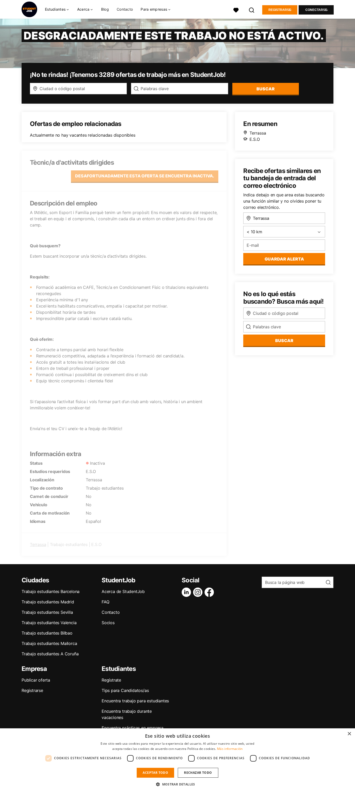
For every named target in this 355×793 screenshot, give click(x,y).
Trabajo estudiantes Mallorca (49, 643)
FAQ (105, 601)
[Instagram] (199, 592)
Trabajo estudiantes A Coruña (50, 653)
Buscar (266, 88)
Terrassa (38, 544)
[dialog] (177, 760)
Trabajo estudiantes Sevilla (47, 612)
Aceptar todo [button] (155, 772)
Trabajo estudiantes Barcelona (51, 591)
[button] (177, 784)
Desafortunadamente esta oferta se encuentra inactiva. (144, 175)
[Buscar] (252, 9)
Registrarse (279, 10)
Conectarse (316, 10)
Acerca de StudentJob (123, 591)
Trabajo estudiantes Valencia (49, 622)
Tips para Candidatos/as (125, 690)
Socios (108, 622)
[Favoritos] (236, 9)
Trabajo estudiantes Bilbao (47, 633)
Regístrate (111, 680)
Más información (230, 749)
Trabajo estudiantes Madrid (48, 601)
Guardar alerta (284, 259)
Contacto (125, 9)
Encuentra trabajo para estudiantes (135, 700)
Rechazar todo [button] (198, 772)
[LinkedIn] (187, 592)
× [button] (349, 734)
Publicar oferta (36, 680)
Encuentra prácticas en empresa (132, 727)
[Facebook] (210, 592)
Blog (105, 9)
